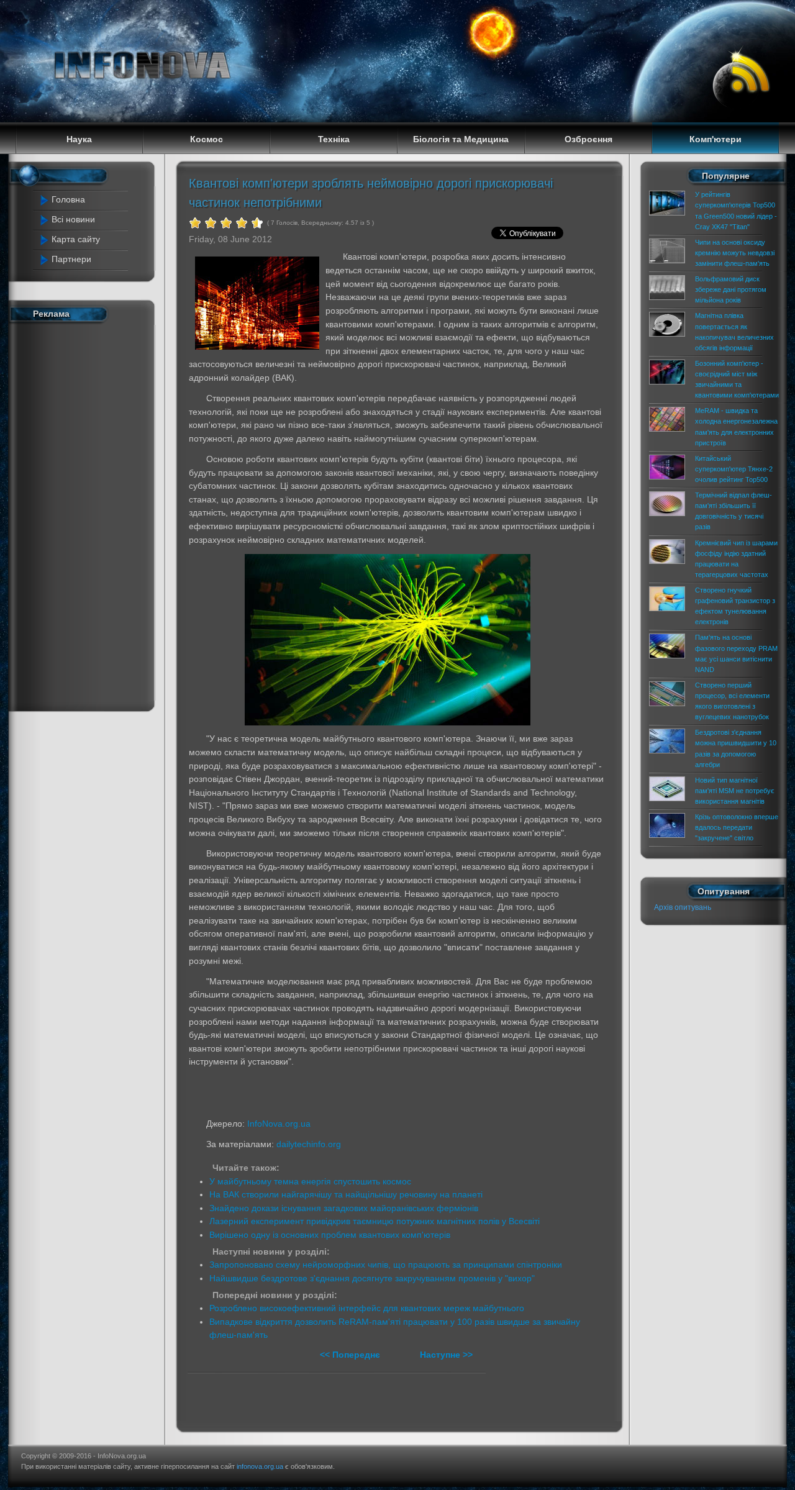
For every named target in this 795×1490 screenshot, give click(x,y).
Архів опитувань (682, 907)
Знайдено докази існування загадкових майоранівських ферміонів (343, 1208)
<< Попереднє (351, 1355)
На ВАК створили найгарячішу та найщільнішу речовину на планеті (346, 1194)
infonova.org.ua (260, 1466)
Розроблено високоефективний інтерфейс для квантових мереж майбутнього (366, 1308)
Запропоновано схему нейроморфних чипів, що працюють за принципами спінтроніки (385, 1265)
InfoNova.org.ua (279, 1124)
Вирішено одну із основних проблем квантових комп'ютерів (329, 1235)
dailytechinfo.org (308, 1144)
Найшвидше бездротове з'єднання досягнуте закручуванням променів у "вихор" (372, 1278)
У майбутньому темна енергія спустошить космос (310, 1181)
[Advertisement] (88, 514)
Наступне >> (446, 1355)
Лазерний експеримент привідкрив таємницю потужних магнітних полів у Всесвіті (374, 1221)
